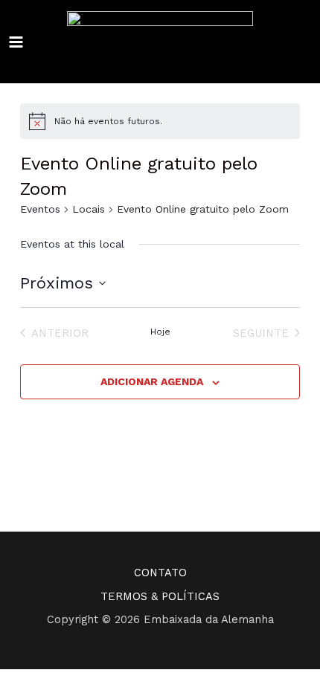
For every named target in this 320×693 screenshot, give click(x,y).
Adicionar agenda (151, 381)
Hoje (160, 331)
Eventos (40, 209)
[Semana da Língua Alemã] (160, 42)
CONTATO (160, 572)
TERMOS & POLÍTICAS (160, 596)
